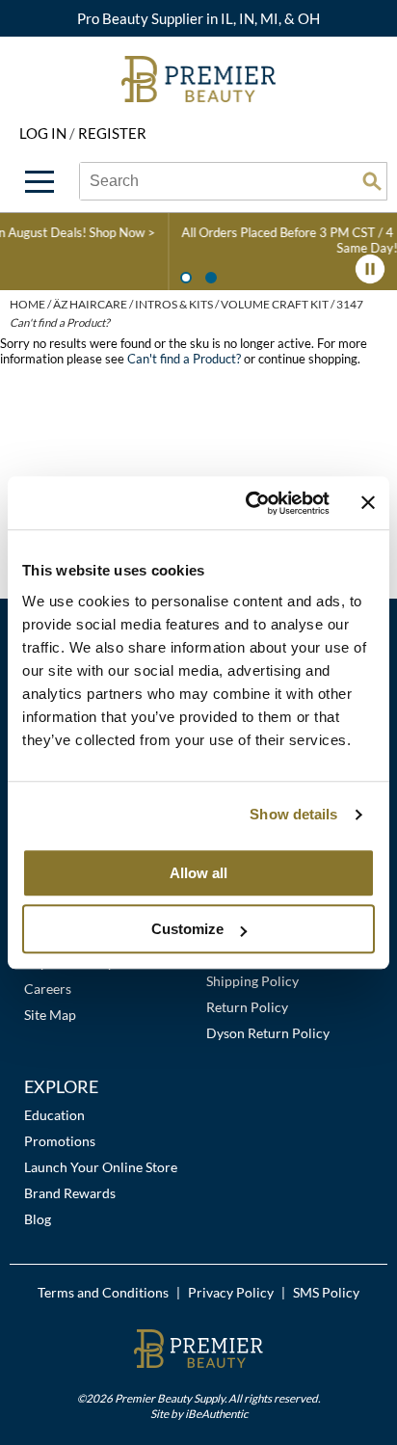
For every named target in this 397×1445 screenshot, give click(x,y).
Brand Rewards (70, 1193)
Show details (293, 814)
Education (54, 1115)
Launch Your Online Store (100, 1167)
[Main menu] (39, 181)
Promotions (59, 1141)
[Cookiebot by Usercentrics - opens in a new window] (249, 503)
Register (112, 133)
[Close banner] (368, 503)
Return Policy (247, 1007)
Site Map (50, 1014)
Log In (44, 133)
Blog (37, 1219)
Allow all (198, 873)
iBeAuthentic (216, 1413)
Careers (47, 988)
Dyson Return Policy (268, 1033)
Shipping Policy (252, 981)
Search (372, 181)
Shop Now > (53, 232)
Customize (187, 929)
